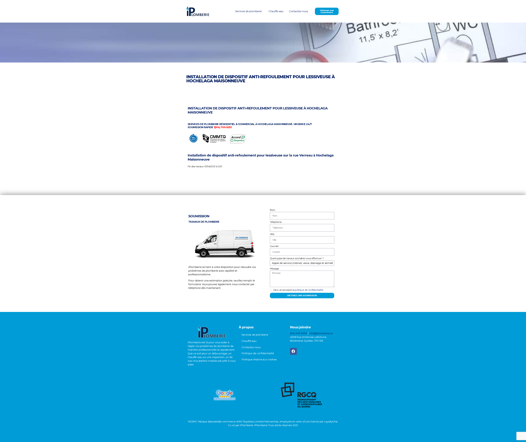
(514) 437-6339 (298, 333)
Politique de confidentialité (258, 353)
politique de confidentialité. (309, 290)
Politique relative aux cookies (259, 359)
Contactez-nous (298, 11)
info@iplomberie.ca (320, 333)
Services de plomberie (248, 11)
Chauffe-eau (276, 11)
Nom (272, 210)
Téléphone (276, 222)
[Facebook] (293, 351)
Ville (272, 234)
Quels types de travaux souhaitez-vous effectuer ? (297, 258)
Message (274, 268)
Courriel (274, 246)
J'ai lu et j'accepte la (298, 290)
